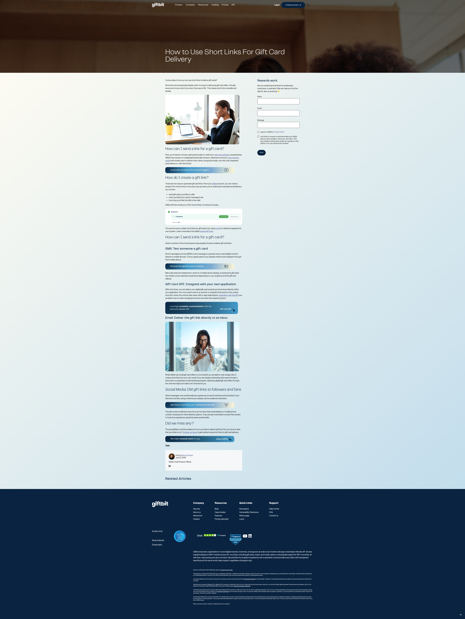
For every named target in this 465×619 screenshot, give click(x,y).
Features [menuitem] (218, 515)
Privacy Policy (278, 132)
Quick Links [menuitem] (245, 502)
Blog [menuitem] (217, 509)
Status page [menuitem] (244, 515)
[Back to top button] (460, 614)
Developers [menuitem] (244, 509)
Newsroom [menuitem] (197, 515)
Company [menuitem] (198, 502)
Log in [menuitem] (241, 519)
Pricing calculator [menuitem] (222, 519)
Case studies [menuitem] (220, 512)
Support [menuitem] (273, 502)
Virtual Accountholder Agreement (242, 586)
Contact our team (189, 432)
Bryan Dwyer (187, 455)
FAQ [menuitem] (271, 512)
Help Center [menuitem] (274, 509)
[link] (158, 5)
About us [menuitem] (197, 512)
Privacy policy (157, 545)
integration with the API (228, 295)
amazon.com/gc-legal (226, 570)
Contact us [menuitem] (273, 515)
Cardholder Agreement (250, 579)
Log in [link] (277, 5)
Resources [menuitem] (221, 502)
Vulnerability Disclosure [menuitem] (249, 512)
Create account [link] (292, 5)
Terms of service (158, 540)
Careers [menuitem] (196, 519)
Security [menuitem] (196, 509)
